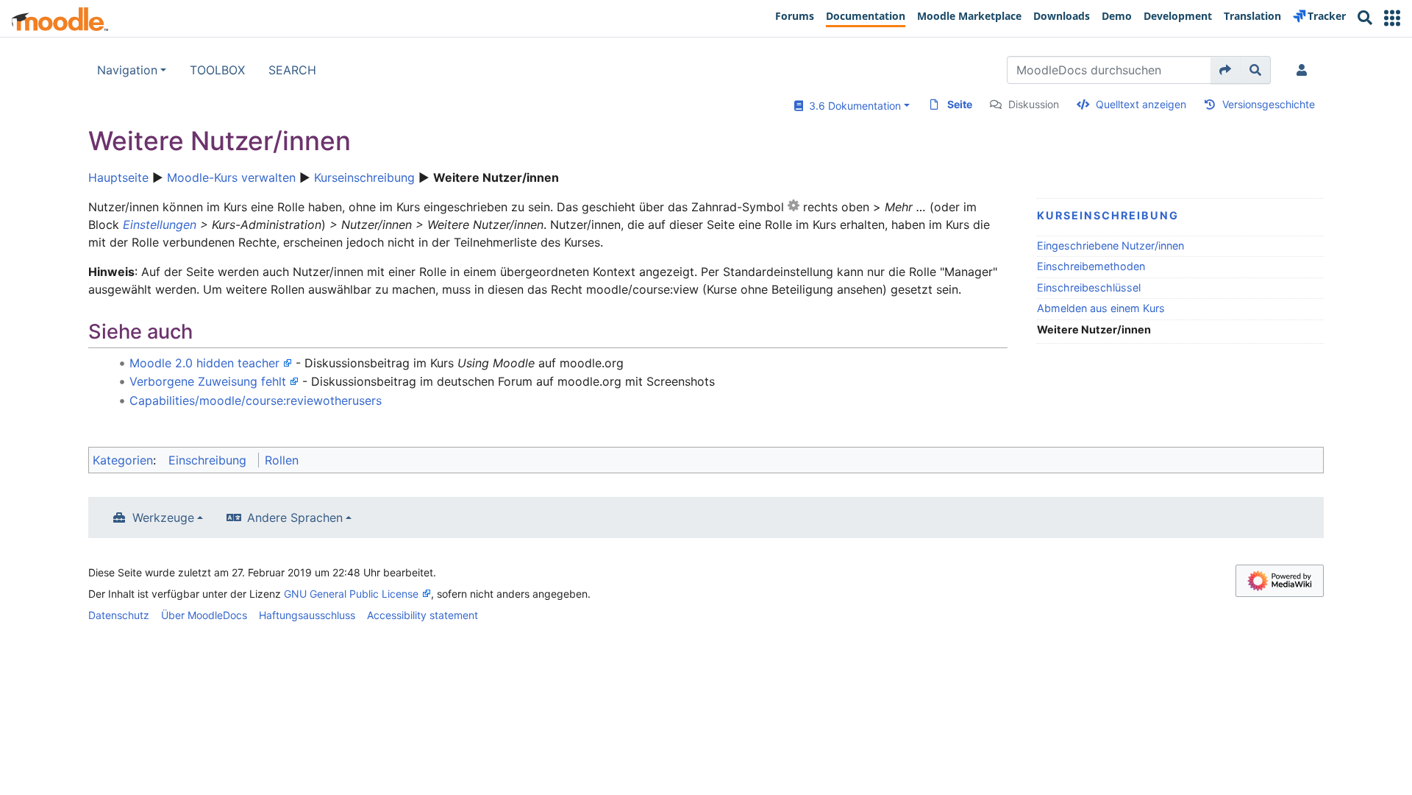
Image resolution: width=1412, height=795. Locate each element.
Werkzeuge (163, 517)
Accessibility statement (422, 615)
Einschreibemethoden (1091, 266)
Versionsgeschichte (1268, 104)
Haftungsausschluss (307, 615)
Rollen (282, 460)
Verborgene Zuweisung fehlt (207, 381)
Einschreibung (207, 460)
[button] (1392, 18)
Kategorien (123, 460)
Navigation (127, 70)
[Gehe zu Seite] (1225, 70)
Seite (959, 104)
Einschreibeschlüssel (1089, 287)
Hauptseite (118, 177)
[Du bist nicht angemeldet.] (1304, 70)
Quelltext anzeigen (1141, 104)
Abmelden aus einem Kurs (1101, 308)
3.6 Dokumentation (852, 105)
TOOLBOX (217, 70)
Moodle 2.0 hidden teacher (204, 363)
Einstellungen (159, 224)
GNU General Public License (351, 593)
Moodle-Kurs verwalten (231, 177)
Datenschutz (118, 615)
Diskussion (1033, 104)
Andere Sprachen (295, 517)
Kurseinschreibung (364, 177)
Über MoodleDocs (204, 615)
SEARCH (292, 70)
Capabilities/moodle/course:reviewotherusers (255, 400)
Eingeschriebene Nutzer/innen (1110, 245)
